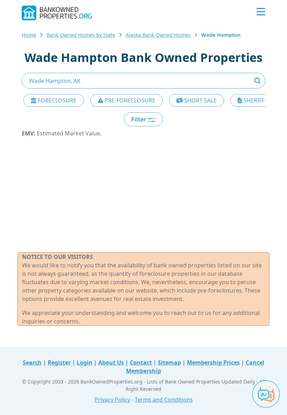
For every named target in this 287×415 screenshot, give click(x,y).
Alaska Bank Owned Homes (158, 34)
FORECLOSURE (56, 100)
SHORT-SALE (200, 100)
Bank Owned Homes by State (81, 34)
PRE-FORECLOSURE (129, 100)
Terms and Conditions (164, 399)
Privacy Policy (112, 399)
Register (59, 362)
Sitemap (169, 362)
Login (84, 362)
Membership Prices (213, 362)
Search (32, 362)
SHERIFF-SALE (260, 100)
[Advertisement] (143, 195)
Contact (141, 362)
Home (29, 34)
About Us (111, 362)
